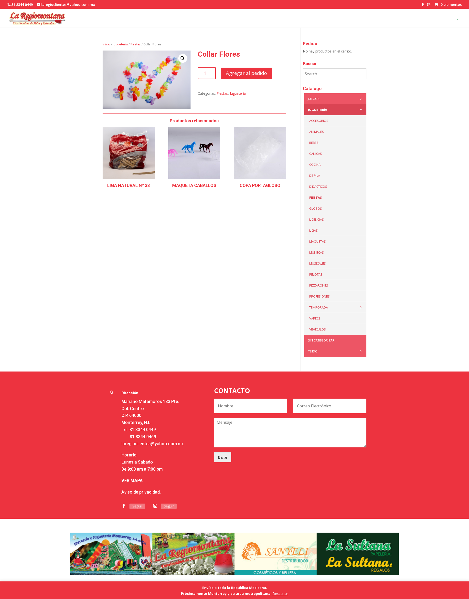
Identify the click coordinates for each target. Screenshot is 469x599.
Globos (315, 208)
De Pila (314, 175)
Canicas (315, 153)
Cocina (314, 164)
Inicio (106, 44)
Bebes (314, 142)
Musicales (317, 263)
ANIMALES (316, 131)
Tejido (313, 351)
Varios (314, 318)
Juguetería (120, 44)
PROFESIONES (319, 296)
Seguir (137, 506)
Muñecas (316, 252)
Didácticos (318, 186)
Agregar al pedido (246, 73)
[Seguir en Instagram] (155, 506)
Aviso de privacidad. (141, 492)
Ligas (313, 230)
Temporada (318, 307)
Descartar (280, 593)
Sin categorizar (321, 340)
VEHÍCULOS (317, 329)
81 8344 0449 (142, 429)
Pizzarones (318, 285)
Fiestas (135, 44)
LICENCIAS (316, 219)
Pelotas (315, 274)
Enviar (222, 457)
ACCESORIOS (318, 120)
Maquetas (317, 241)
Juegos (314, 98)
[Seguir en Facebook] (124, 506)
